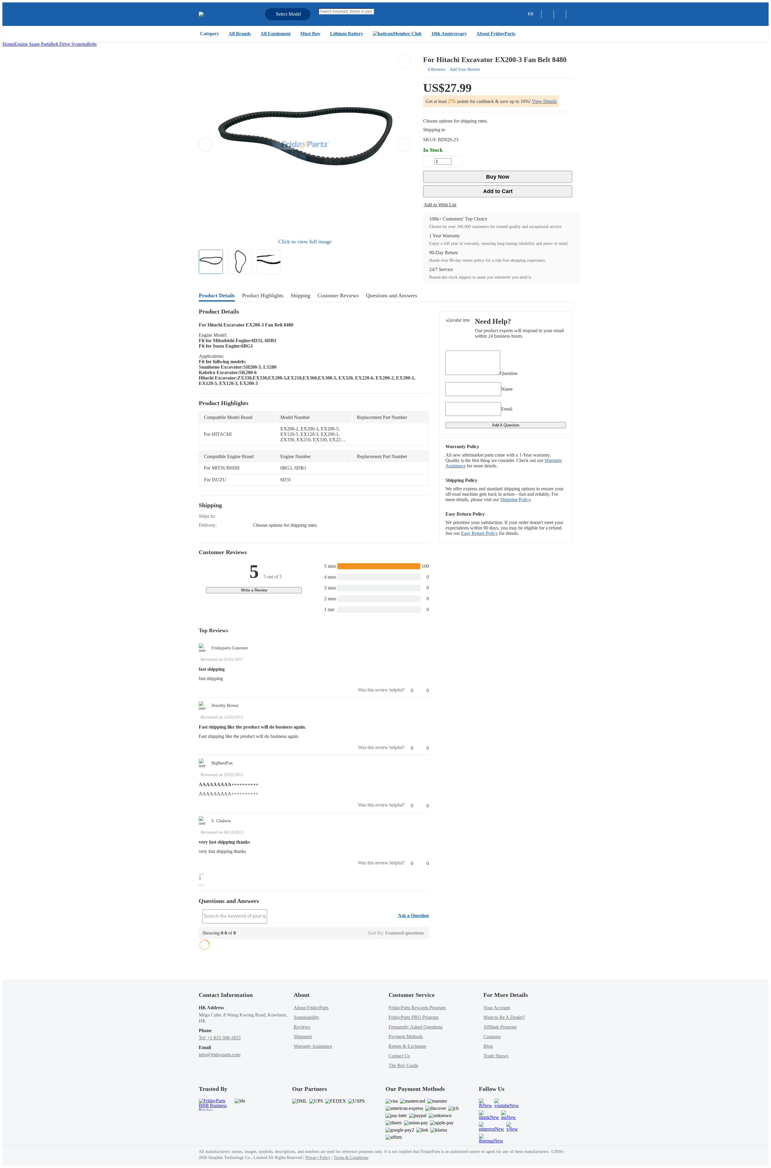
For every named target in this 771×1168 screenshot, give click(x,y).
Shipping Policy (515, 499)
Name (507, 389)
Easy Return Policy (479, 533)
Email (506, 408)
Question (508, 373)
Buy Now (497, 177)
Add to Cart (498, 191)
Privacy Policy (317, 1157)
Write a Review (254, 590)
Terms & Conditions (351, 1157)
